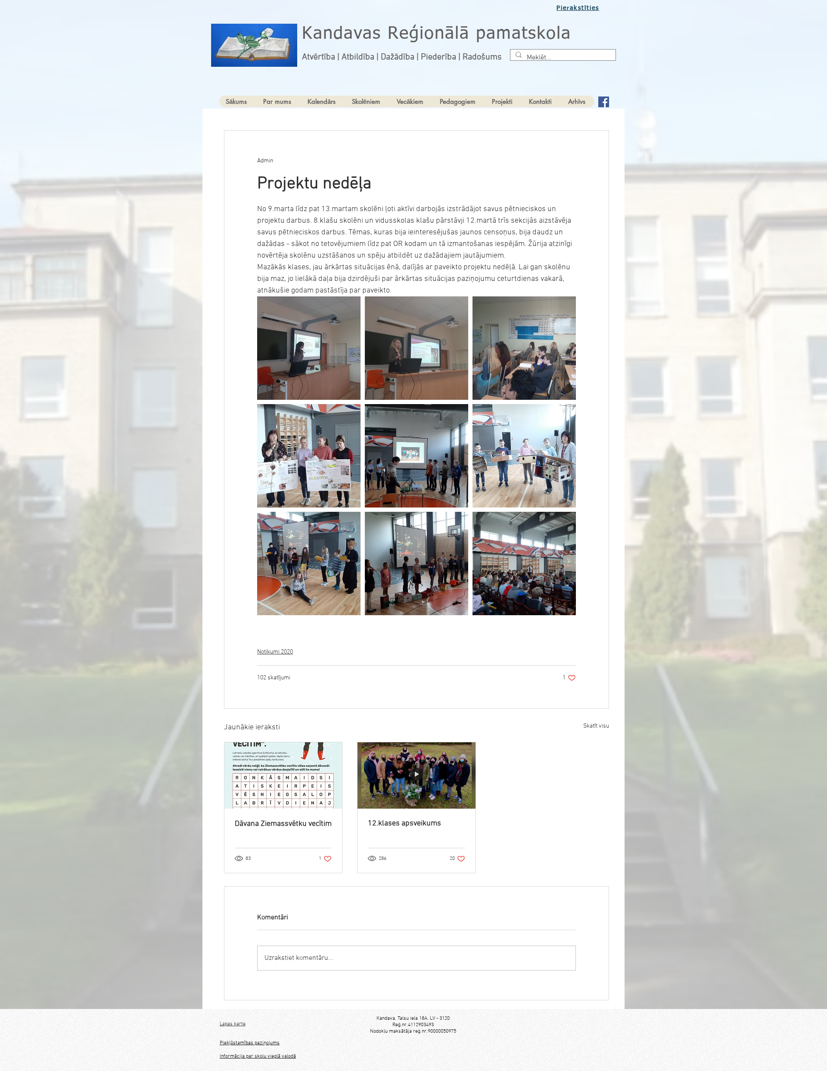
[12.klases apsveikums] (416, 775)
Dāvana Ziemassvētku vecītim (283, 823)
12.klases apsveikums (404, 823)
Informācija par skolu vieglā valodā (258, 1056)
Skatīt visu (596, 726)
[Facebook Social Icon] (603, 102)
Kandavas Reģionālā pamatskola (436, 34)
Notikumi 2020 (275, 652)
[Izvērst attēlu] (309, 348)
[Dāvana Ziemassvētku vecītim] (283, 775)
